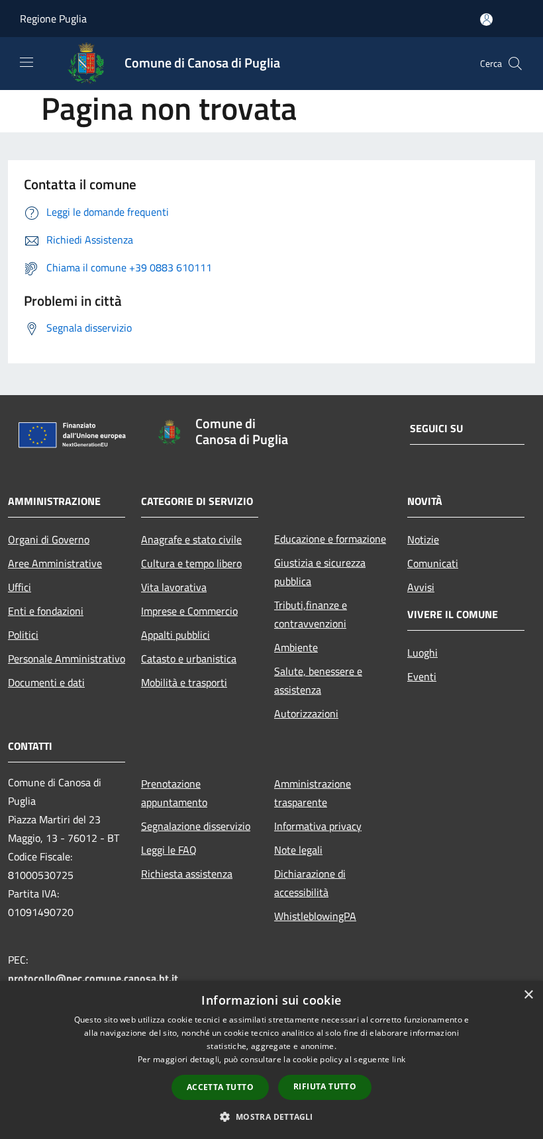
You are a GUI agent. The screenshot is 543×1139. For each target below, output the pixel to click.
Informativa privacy (318, 826)
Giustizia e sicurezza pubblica (320, 572)
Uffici (19, 587)
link (398, 1059)
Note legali (298, 850)
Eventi (421, 676)
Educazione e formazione (330, 539)
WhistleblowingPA (315, 916)
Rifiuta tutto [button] (324, 1086)
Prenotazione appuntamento (174, 793)
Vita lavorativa (174, 587)
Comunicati (432, 563)
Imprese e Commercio (189, 611)
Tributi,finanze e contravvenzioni (310, 614)
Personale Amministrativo (66, 658)
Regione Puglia (53, 18)
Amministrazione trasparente (312, 793)
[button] (271, 1116)
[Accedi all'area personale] (486, 19)
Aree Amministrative (55, 563)
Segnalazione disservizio (195, 826)
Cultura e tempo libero (191, 563)
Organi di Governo (48, 539)
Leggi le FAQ (169, 850)
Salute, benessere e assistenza (318, 680)
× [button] (528, 995)
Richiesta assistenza (186, 874)
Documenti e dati (46, 682)
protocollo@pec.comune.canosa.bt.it (93, 978)
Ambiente (296, 647)
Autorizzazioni (306, 713)
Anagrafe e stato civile (191, 539)
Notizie (423, 539)
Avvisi (420, 587)
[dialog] (271, 1060)
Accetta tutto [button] (220, 1087)
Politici (23, 635)
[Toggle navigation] (26, 62)
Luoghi (422, 653)
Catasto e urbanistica (188, 658)
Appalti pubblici (175, 635)
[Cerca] (515, 63)
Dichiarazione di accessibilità (310, 883)
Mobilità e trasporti (184, 682)
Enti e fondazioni (45, 611)
